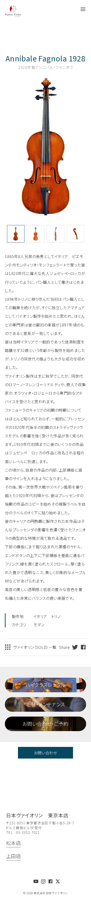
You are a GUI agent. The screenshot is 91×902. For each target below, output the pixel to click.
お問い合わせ (45, 753)
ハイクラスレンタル (45, 684)
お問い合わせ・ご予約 (45, 723)
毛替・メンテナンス (45, 704)
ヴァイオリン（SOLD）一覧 (35, 647)
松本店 (13, 842)
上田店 (13, 856)
